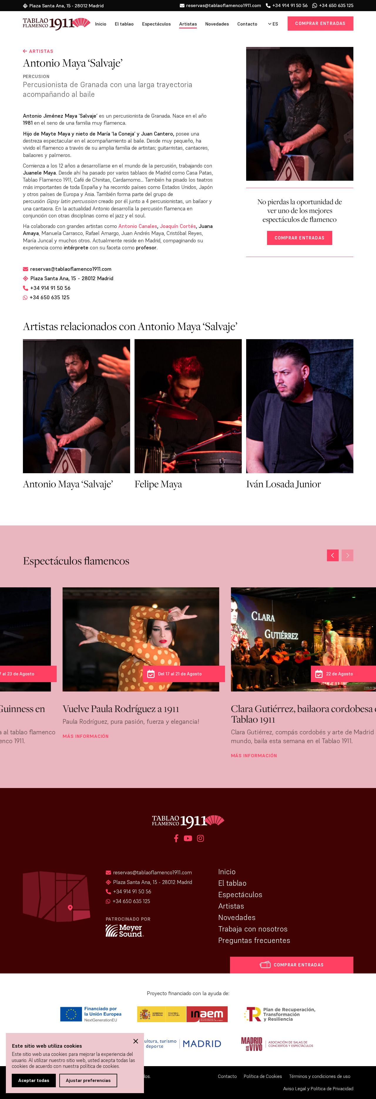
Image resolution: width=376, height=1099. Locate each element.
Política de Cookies (263, 1076)
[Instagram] (199, 839)
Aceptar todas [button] (33, 1080)
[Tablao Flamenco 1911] (48, 24)
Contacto (247, 24)
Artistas (188, 24)
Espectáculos (156, 24)
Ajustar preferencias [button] (88, 1080)
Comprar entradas (320, 23)
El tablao (124, 24)
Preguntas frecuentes (254, 940)
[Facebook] (176, 839)
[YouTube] (188, 839)
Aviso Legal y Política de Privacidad (318, 1089)
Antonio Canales (137, 226)
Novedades (217, 24)
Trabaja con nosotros (253, 929)
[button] (333, 555)
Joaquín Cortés (178, 226)
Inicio (100, 24)
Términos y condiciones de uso (319, 1076)
